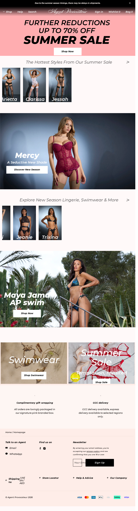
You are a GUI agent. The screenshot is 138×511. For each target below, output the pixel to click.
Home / (9, 432)
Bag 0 (129, 11)
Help (20, 11)
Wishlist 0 (114, 11)
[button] (99, 11)
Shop (9, 11)
